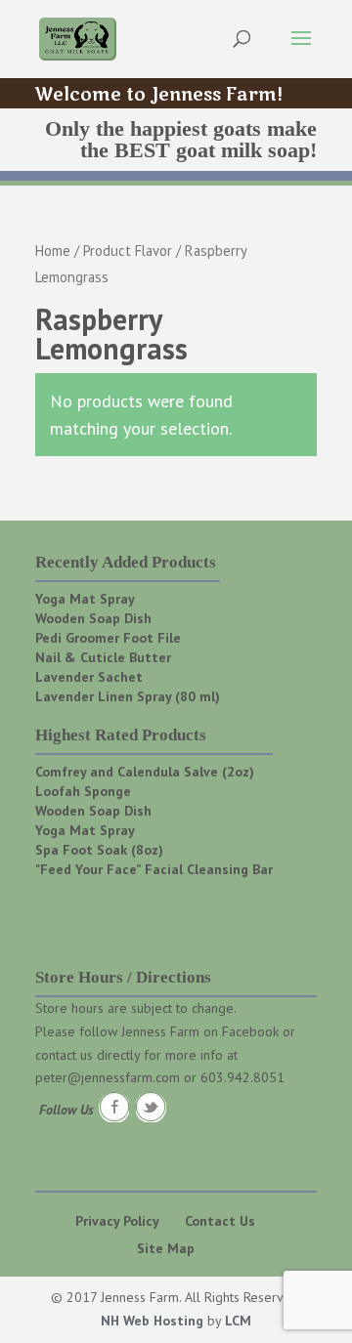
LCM (238, 1320)
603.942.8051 (242, 1077)
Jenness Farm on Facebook (200, 1031)
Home (52, 250)
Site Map (166, 1248)
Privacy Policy (117, 1221)
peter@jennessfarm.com (107, 1077)
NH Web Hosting (152, 1320)
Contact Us (220, 1221)
